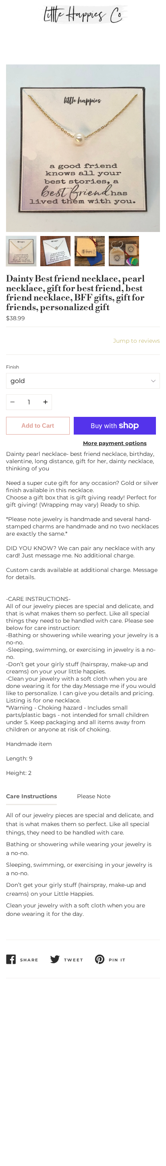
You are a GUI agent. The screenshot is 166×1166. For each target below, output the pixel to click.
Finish (12, 367)
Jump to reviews (136, 340)
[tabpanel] (83, 148)
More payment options (115, 443)
